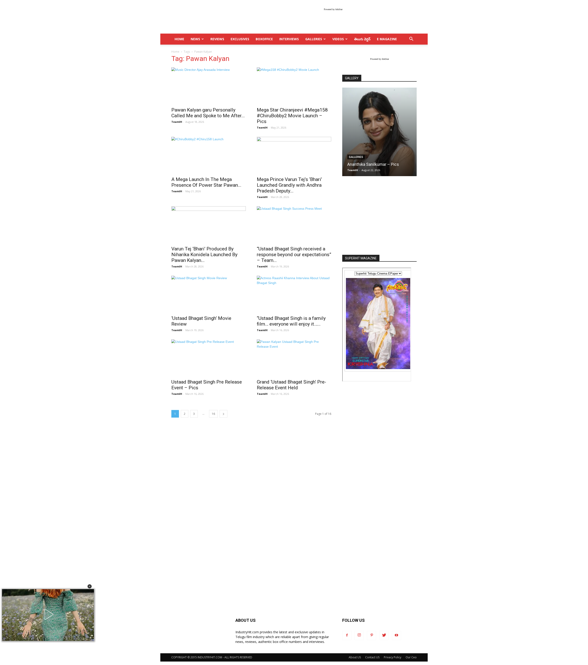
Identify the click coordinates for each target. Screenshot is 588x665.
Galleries (313, 39)
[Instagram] (359, 635)
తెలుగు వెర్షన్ (362, 39)
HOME (179, 39)
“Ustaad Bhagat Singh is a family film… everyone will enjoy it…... (291, 321)
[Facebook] (346, 635)
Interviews (289, 39)
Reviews (217, 39)
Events (354, 157)
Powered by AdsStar (333, 9)
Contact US (372, 657)
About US (355, 657)
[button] (90, 586)
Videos (338, 39)
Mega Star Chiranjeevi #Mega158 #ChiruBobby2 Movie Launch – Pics (292, 115)
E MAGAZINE (387, 39)
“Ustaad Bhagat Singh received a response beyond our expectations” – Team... (294, 254)
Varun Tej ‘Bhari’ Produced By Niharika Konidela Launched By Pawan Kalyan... (204, 254)
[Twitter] (384, 635)
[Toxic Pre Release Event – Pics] (379, 132)
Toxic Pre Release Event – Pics (375, 164)
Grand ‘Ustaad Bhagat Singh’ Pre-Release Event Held (291, 384)
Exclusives (240, 39)
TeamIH (176, 121)
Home (175, 52)
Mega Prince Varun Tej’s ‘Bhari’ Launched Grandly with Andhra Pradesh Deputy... (289, 185)
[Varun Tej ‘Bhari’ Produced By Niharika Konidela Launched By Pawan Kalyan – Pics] (208, 224)
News (195, 39)
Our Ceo (411, 657)
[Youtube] (396, 635)
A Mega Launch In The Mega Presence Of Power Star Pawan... (206, 182)
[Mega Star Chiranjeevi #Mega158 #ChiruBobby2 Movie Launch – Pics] (294, 85)
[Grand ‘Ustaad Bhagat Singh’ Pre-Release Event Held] (294, 357)
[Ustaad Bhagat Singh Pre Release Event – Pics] (208, 357)
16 (213, 414)
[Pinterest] (371, 635)
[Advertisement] (379, 216)
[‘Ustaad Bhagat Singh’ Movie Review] (208, 294)
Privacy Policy (392, 657)
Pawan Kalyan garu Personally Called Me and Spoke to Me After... (208, 112)
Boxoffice (264, 39)
